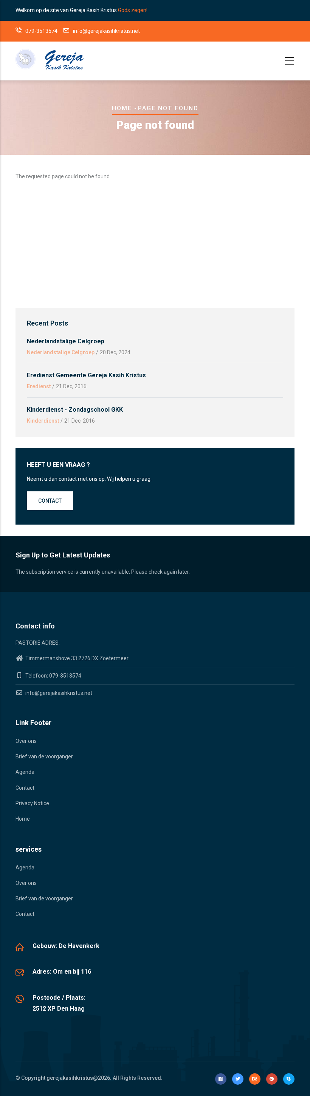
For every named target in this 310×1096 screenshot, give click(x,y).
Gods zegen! (132, 10)
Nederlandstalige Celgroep (65, 341)
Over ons (26, 741)
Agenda (25, 772)
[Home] (50, 59)
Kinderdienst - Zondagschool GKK (75, 409)
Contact (50, 501)
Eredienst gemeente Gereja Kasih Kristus (86, 375)
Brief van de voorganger (44, 756)
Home (122, 108)
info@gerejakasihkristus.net (58, 693)
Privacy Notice (32, 803)
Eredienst (39, 386)
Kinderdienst (43, 421)
